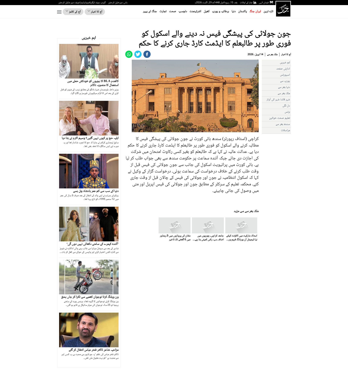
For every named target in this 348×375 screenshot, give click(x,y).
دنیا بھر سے (284, 87)
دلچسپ (183, 11)
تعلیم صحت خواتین (279, 118)
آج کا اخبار (96, 11)
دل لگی (286, 105)
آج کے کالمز (74, 11)
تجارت (163, 11)
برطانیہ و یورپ (220, 11)
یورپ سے (285, 81)
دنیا (234, 11)
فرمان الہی (264, 3)
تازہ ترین (268, 11)
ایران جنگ (255, 11)
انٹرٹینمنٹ (195, 11)
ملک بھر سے (272, 54)
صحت (172, 11)
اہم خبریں (285, 62)
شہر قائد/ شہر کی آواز (278, 99)
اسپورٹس (285, 75)
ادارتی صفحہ (283, 68)
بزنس (287, 112)
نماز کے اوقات (246, 3)
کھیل (207, 11)
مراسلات (285, 130)
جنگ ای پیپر (150, 11)
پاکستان (242, 11)
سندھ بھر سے (283, 124)
